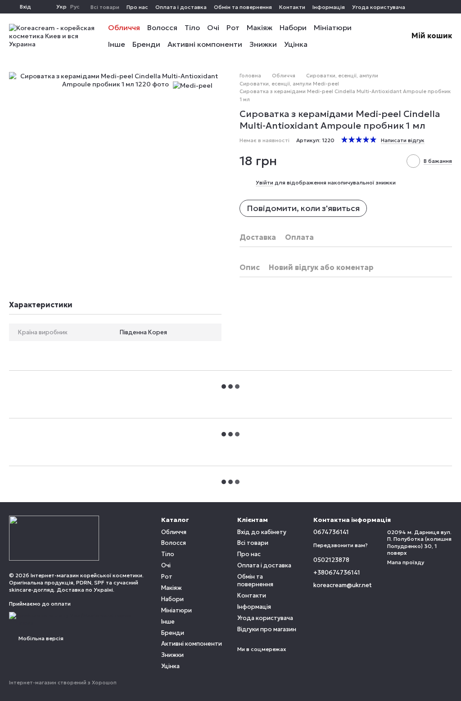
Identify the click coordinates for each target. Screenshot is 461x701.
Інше (116, 44)
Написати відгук (403, 140)
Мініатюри (333, 27)
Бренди (146, 44)
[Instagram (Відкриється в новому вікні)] (437, 6)
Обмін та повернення (243, 7)
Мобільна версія (40, 638)
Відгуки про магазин (266, 629)
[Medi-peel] (193, 85)
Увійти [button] (264, 182)
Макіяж (259, 27)
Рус (75, 6)
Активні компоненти (204, 44)
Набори (293, 27)
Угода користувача (378, 7)
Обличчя (124, 27)
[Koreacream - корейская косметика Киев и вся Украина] (54, 537)
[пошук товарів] (375, 36)
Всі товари (104, 7)
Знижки (263, 44)
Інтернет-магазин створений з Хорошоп (63, 682)
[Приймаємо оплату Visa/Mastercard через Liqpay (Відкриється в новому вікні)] (78, 618)
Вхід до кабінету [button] (261, 532)
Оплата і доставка (181, 7)
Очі (213, 27)
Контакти (292, 7)
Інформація (328, 7)
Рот (233, 27)
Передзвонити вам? (340, 545)
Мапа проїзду (405, 562)
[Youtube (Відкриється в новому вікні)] (448, 6)
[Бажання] (43, 6)
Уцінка (295, 44)
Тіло (192, 27)
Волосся (162, 27)
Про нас (137, 7)
